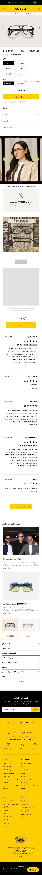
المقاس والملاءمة (26, 763)
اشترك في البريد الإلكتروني (26, 781)
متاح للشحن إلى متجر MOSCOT (15, 102)
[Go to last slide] (4, 159)
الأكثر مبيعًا (25, 811)
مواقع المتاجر (7, 766)
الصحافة (23, 776)
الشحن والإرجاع (7, 801)
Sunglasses (25, 804)
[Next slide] (39, 28)
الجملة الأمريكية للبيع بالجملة (10, 787)
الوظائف (5, 820)
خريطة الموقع (7, 823)
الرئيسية (13, 13)
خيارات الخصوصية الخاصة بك (19, 868)
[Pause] (35, 2)
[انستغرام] (15, 722)
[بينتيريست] (21, 722)
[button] (33, 9)
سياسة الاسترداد (15, 871)
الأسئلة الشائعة (8, 816)
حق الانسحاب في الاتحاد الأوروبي (10, 805)
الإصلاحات (5, 810)
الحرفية (23, 766)
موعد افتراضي (7, 770)
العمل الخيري (7, 776)
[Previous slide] (2, 28)
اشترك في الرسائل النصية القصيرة (29, 787)
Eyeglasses (25, 801)
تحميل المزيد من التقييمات (21, 507)
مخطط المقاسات (34, 81)
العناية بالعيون (8, 773)
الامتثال (6, 871)
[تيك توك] (33, 722)
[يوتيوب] (27, 722)
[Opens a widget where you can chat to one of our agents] (33, 870)
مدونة (23, 773)
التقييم (21, 325)
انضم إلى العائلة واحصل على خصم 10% (21, 2)
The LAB (23, 817)
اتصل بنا (6, 826)
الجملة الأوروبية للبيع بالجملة (10, 781)
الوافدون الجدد (26, 814)
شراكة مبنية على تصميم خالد (12, 559)
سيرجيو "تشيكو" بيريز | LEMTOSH (15, 604)
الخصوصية (5, 868)
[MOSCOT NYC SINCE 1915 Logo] (21, 9)
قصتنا (4, 763)
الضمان (5, 813)
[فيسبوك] (9, 722)
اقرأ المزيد (7, 568)
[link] (12, 54)
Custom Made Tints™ (28, 807)
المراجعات (24, 770)
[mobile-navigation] (4, 9)
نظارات (21, 13)
